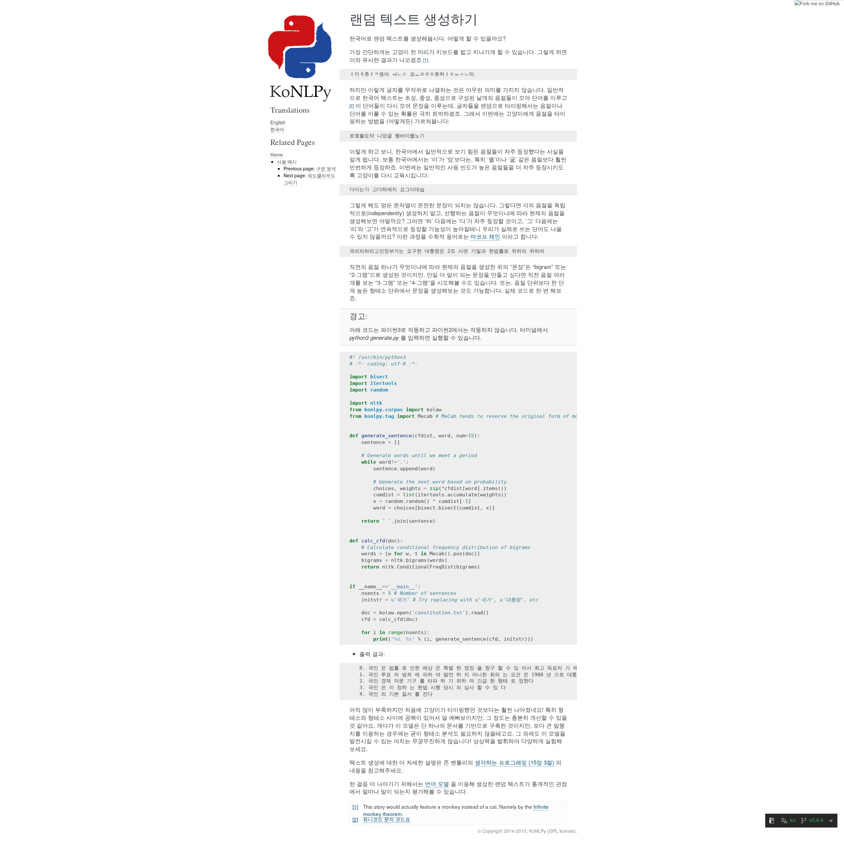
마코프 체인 (485, 236)
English (278, 122)
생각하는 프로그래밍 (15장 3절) (514, 762)
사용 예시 (287, 161)
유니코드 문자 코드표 (386, 819)
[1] (425, 59)
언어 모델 (437, 783)
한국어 (277, 129)
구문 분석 (326, 168)
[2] (351, 105)
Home (276, 154)
